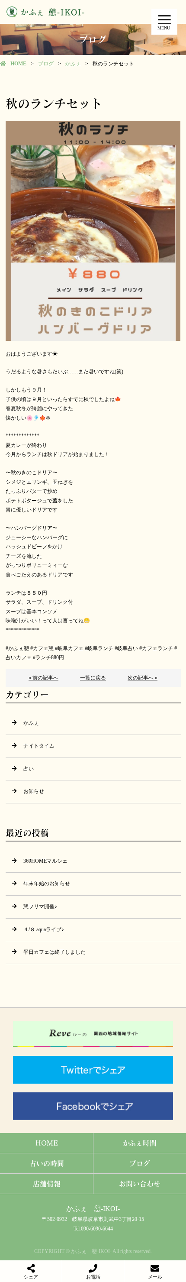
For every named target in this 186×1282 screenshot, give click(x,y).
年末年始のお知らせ (46, 884)
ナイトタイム (39, 746)
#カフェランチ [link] (156, 648)
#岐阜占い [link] (126, 648)
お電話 (93, 1276)
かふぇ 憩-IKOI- (93, 1208)
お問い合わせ (139, 1183)
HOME (18, 64)
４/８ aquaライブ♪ (43, 929)
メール (155, 1276)
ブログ (46, 64)
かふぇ (73, 64)
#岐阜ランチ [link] (99, 648)
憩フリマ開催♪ (40, 906)
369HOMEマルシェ (45, 861)
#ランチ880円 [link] (48, 657)
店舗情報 (47, 1183)
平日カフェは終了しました (54, 952)
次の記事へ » (142, 678)
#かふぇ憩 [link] (17, 648)
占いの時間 (46, 1163)
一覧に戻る (93, 678)
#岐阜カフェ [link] (69, 648)
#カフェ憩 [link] (42, 648)
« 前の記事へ (43, 678)
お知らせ (33, 791)
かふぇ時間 (140, 1143)
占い (28, 769)
